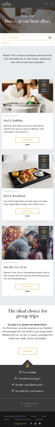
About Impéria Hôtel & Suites (15, 416)
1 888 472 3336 (30, 403)
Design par (19, 423)
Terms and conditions (22, 419)
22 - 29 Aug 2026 (11, 38)
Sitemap (39, 419)
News (44, 416)
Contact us (27, 351)
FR (46, 4)
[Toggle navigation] (51, 3)
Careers (34, 416)
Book (27, 145)
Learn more (27, 140)
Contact (27, 406)
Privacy (6, 419)
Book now (5, 43)
